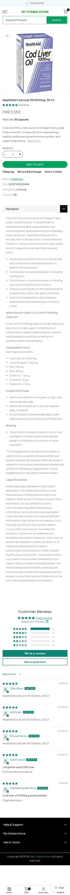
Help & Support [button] (13, 824)
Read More (34, 140)
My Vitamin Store (41, 856)
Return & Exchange (29, 171)
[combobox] (24, 20)
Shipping (8, 171)
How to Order (53, 171)
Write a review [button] (35, 653)
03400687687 (36, 3)
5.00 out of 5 (44, 617)
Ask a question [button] (35, 662)
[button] (6, 11)
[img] (10, 683)
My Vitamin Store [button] (14, 833)
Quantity (8, 148)
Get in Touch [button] (11, 842)
